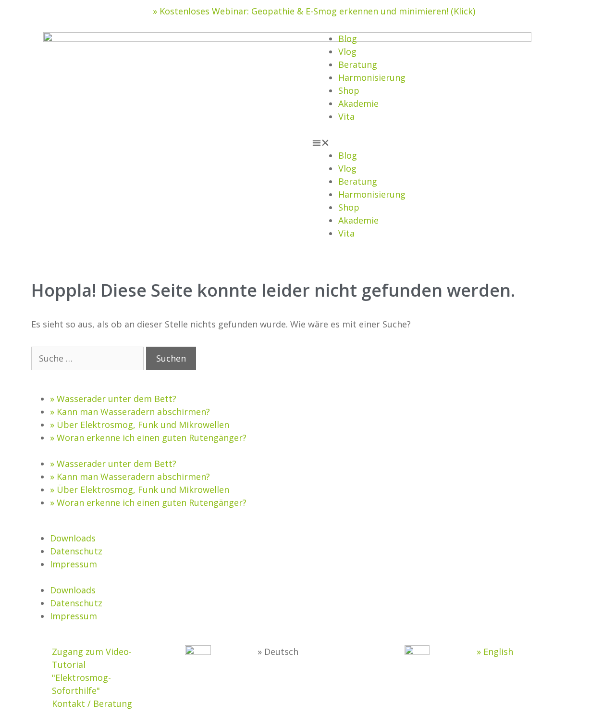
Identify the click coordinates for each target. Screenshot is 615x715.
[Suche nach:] (88, 358)
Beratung (357, 64)
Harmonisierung (372, 77)
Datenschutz (76, 551)
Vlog (347, 51)
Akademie (358, 103)
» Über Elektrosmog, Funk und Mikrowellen (139, 424)
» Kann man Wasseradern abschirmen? (130, 411)
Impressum (73, 564)
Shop (348, 90)
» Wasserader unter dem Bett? (113, 398)
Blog (347, 38)
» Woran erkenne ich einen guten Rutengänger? (148, 437)
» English (495, 651)
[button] (442, 142)
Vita (346, 116)
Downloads (73, 538)
